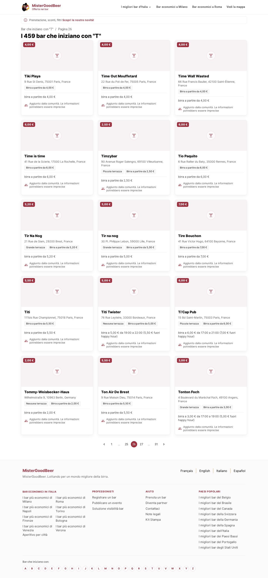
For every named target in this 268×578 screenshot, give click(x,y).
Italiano (221, 471)
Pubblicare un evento (107, 503)
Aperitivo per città (35, 535)
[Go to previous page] (104, 444)
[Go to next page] (164, 444)
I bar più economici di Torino (70, 509)
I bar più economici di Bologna (70, 518)
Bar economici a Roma (207, 7)
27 (141, 444)
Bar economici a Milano (172, 7)
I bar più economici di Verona (70, 528)
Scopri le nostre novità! (78, 20)
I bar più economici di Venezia (37, 528)
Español (239, 471)
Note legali (153, 514)
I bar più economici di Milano (37, 499)
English (204, 471)
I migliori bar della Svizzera (217, 514)
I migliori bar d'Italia (134, 7)
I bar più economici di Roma (70, 499)
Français (186, 471)
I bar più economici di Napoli (37, 509)
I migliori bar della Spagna (217, 525)
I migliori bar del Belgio (215, 497)
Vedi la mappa (236, 7)
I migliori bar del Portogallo (217, 542)
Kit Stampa (153, 519)
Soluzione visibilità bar (108, 508)
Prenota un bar (156, 497)
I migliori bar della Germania (218, 519)
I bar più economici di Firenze (37, 518)
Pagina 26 (65, 29)
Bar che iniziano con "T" (37, 29)
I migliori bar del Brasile (215, 503)
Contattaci (153, 508)
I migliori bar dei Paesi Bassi (218, 536)
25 (126, 444)
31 (156, 444)
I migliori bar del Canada (215, 508)
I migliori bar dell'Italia (214, 531)
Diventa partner (156, 503)
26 (134, 444)
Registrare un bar (104, 497)
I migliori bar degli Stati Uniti (218, 547)
